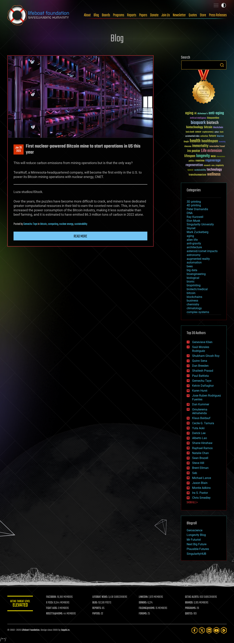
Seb (194, 473)
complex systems (198, 312)
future (212, 136)
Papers (143, 15)
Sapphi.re (65, 630)
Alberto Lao (199, 438)
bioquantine (213, 117)
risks (213, 165)
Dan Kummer (200, 404)
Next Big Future (196, 544)
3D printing (194, 201)
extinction (204, 136)
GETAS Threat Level (20, 604)
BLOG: (95, 602)
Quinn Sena (199, 361)
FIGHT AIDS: (51, 608)
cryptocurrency (208, 132)
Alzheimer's (202, 113)
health (195, 141)
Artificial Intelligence (198, 118)
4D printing (194, 205)
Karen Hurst (199, 390)
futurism (220, 136)
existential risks (192, 136)
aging (189, 113)
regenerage (213, 161)
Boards (106, 15)
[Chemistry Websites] (204, 87)
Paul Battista (200, 376)
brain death (190, 132)
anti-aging (216, 113)
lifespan (189, 156)
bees (190, 266)
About (87, 15)
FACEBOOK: (51, 597)
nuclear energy (66, 224)
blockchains (194, 297)
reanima (199, 160)
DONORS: (143, 602)
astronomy (194, 255)
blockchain (218, 127)
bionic (191, 281)
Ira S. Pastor (200, 493)
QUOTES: (189, 613)
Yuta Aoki (198, 428)
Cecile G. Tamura (203, 423)
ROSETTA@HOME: (54, 613)
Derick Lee (198, 433)
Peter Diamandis (197, 209)
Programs (118, 15)
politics (192, 161)
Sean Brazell (200, 458)
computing (53, 224)
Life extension (211, 150)
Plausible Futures (198, 549)
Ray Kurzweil (195, 217)
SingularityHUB (196, 553)
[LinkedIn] (209, 630)
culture (216, 132)
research (207, 165)
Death (221, 132)
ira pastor (193, 151)
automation (194, 262)
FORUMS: (143, 613)
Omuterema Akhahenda (199, 411)
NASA (213, 156)
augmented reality (198, 259)
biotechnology (194, 127)
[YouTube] (216, 630)
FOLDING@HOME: (147, 608)
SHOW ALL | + (192, 502)
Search (222, 65)
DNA (190, 213)
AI (195, 113)
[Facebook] (194, 630)
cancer (198, 132)
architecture (194, 247)
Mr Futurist (194, 539)
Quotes (193, 15)
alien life (192, 239)
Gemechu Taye (30, 224)
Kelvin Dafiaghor (203, 385)
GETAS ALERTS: (192, 597)
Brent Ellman (200, 468)
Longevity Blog (196, 535)
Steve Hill (198, 463)
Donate (154, 15)
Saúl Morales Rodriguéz (200, 349)
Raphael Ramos (202, 448)
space (190, 169)
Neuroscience (221, 157)
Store (203, 15)
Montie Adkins (201, 488)
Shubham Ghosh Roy (206, 356)
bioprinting (194, 285)
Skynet (191, 228)
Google (186, 142)
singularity (220, 165)
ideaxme (187, 146)
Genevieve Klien (202, 342)
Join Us (165, 15)
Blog (96, 15)
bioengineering (196, 274)
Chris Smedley (201, 497)
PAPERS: (96, 613)
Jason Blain (199, 483)
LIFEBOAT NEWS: (100, 597)
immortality (200, 146)
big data (192, 270)
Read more (80, 236)
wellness (213, 174)
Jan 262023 (18, 149)
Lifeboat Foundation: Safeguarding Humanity (38, 15)
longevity (203, 156)
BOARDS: (189, 602)
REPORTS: (96, 608)
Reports (131, 15)
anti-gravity (194, 243)
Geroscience (194, 530)
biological (193, 278)
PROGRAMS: (190, 608)
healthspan (209, 141)
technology (214, 170)
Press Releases (218, 15)
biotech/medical (197, 289)
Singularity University (200, 224)
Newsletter (179, 15)
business (192, 300)
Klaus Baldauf (201, 418)
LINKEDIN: (143, 597)
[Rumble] (224, 630)
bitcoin (43, 224)
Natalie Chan (200, 453)
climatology (194, 308)
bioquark (198, 122)
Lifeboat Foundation (30, 630)
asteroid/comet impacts (202, 251)
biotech (213, 122)
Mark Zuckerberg (197, 232)
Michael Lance (201, 478)
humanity (222, 142)
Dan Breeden (200, 365)
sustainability (80, 224)
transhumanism (197, 174)
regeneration (194, 165)
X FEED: (49, 602)
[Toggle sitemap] (216, 5)
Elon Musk (193, 220)
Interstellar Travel (217, 146)
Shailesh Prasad (202, 370)
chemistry (193, 304)
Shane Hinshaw (202, 443)
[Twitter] (202, 630)
